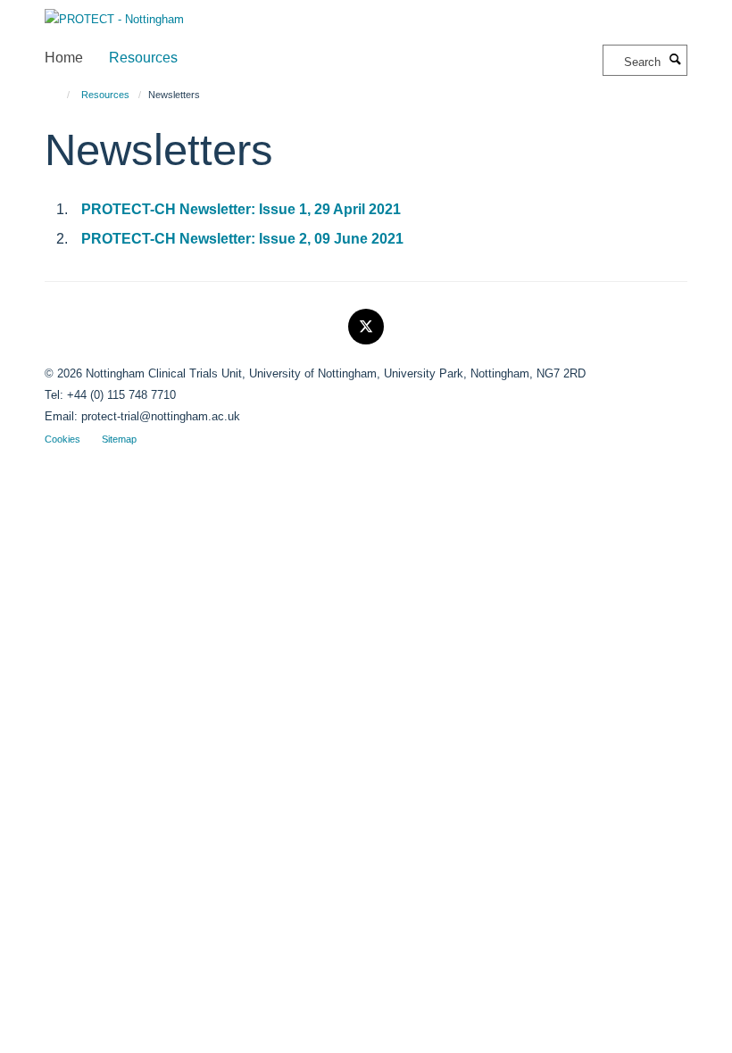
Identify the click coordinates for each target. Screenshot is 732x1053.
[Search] (675, 60)
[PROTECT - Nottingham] (114, 14)
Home (64, 57)
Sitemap (119, 439)
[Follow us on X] (366, 327)
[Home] (60, 94)
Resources (143, 57)
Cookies (62, 439)
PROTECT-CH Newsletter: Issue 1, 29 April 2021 (241, 209)
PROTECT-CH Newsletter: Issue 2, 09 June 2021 (242, 238)
